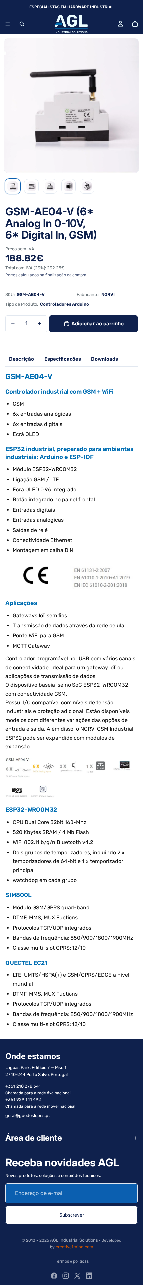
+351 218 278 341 (23, 1086)
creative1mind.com (74, 1246)
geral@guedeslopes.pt (27, 1115)
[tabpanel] (71, 700)
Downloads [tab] (104, 359)
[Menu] (7, 24)
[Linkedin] (89, 1276)
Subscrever (71, 1215)
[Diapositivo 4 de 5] (68, 186)
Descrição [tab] (21, 359)
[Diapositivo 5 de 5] (87, 186)
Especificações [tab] (62, 359)
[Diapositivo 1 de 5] (12, 186)
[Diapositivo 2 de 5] (31, 186)
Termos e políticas (72, 1261)
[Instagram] (66, 1276)
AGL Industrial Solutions (74, 1240)
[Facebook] (54, 1276)
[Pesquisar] (22, 24)
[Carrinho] (135, 24)
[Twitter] (77, 1276)
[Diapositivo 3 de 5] (50, 186)
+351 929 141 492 (23, 1099)
